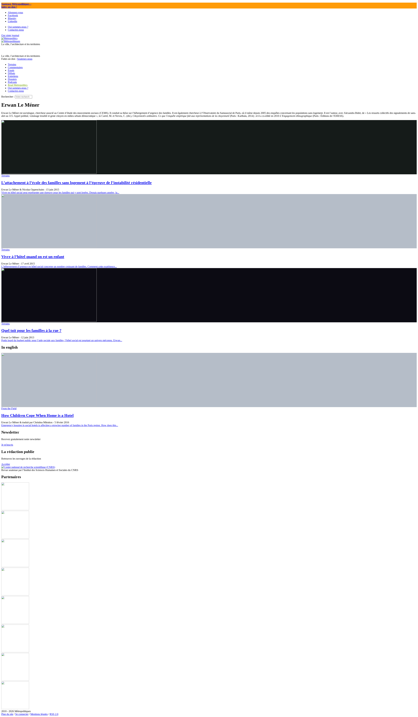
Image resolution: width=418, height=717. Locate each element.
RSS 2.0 (54, 714)
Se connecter (21, 714)
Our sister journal (10, 35)
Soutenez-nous (24, 59)
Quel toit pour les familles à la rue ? (31, 330)
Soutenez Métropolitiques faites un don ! (16, 5)
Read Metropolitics (17, 85)
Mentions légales (39, 714)
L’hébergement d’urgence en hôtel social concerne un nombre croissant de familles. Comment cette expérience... (59, 266)
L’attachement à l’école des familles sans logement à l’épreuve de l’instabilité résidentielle (76, 183)
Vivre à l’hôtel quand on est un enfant (32, 257)
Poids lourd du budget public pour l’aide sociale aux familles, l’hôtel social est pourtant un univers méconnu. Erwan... (61, 340)
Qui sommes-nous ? (18, 88)
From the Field (8, 408)
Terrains (5, 175)
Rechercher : (7, 96)
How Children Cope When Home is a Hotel (37, 415)
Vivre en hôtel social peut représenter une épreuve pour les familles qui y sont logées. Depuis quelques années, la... (60, 192)
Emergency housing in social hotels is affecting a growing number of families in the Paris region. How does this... (59, 425)
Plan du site (7, 714)
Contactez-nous (16, 91)
